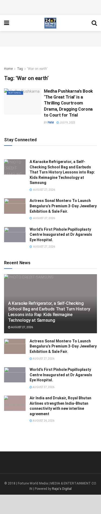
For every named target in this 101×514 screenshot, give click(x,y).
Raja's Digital (62, 489)
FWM (51, 122)
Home (8, 69)
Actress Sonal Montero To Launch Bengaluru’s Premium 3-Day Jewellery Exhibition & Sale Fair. (63, 205)
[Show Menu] (6, 23)
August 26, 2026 (43, 420)
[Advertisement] (51, 6)
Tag (20, 69)
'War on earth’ (37, 69)
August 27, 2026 (22, 327)
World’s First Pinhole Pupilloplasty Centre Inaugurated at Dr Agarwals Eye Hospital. (61, 234)
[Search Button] (94, 23)
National (15, 93)
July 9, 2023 (67, 122)
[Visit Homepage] (50, 23)
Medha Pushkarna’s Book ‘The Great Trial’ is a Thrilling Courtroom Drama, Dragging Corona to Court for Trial (68, 103)
